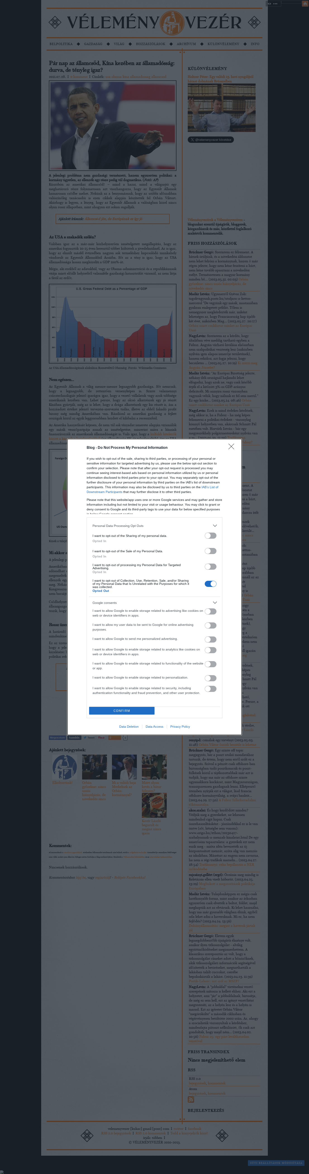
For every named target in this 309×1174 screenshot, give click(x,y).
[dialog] (154, 587)
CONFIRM (122, 711)
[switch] (210, 536)
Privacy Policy (180, 726)
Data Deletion (129, 726)
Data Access (154, 726)
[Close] (232, 448)
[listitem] (154, 525)
